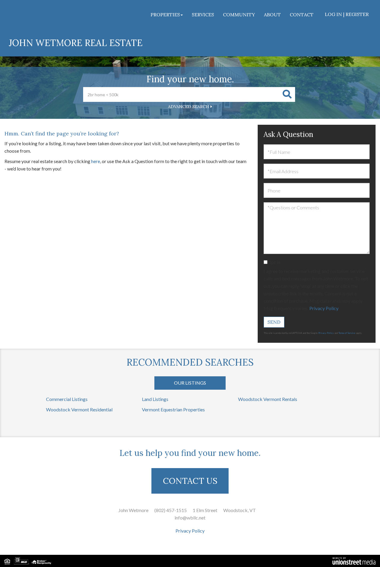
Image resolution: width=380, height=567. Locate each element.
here (95, 161)
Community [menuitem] (239, 15)
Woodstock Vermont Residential (79, 409)
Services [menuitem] (203, 15)
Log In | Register (347, 14)
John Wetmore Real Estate (75, 42)
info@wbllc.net (190, 517)
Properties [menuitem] (165, 15)
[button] (287, 94)
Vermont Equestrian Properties (173, 409)
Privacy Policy (323, 308)
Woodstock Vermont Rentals (267, 399)
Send (274, 322)
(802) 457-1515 (170, 510)
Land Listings (155, 399)
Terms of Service (346, 332)
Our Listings (190, 383)
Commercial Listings (67, 399)
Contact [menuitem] (302, 15)
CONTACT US (190, 481)
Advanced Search (188, 106)
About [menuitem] (272, 15)
